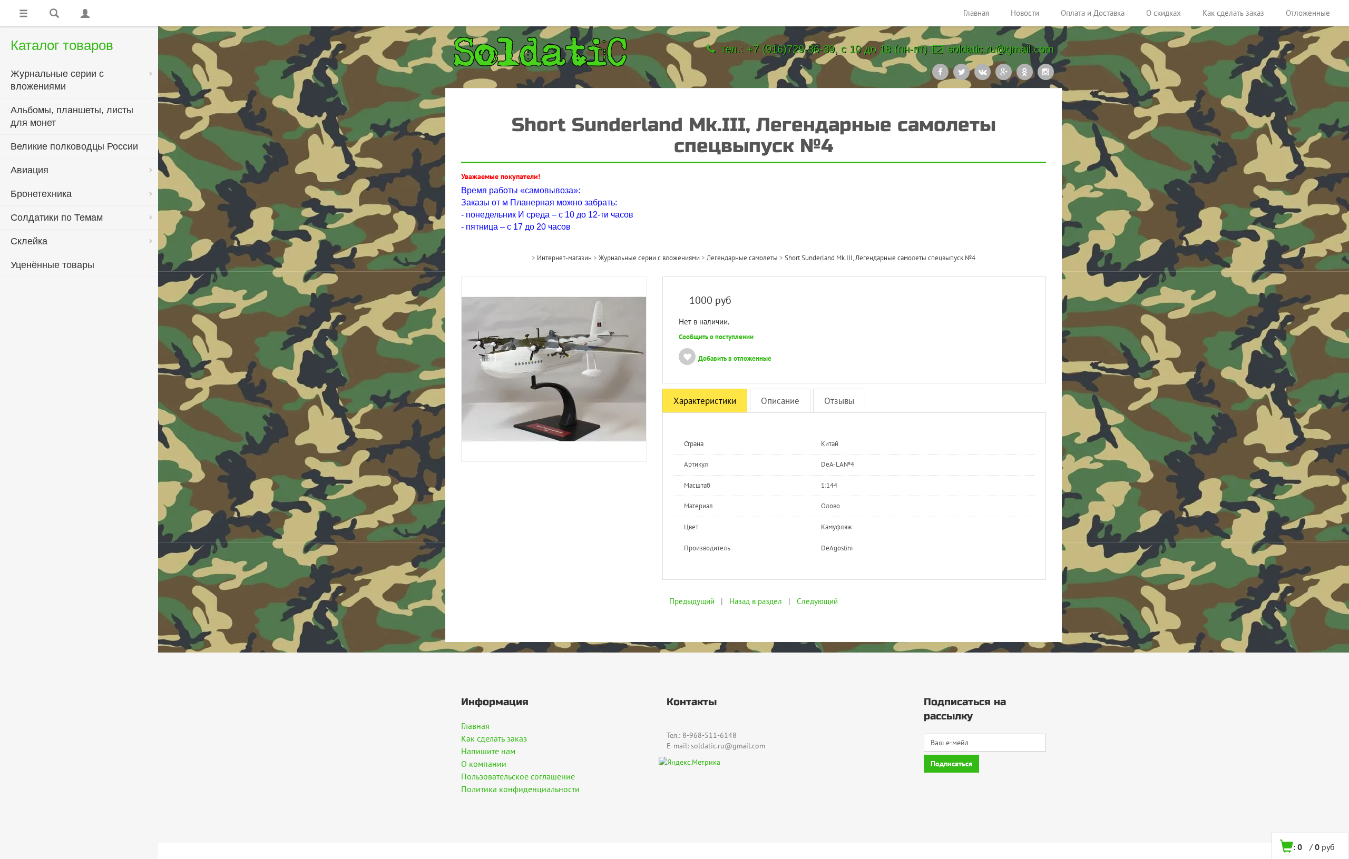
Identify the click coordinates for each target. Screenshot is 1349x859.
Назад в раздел (755, 601)
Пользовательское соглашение (518, 776)
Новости (1025, 13)
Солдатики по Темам (57, 217)
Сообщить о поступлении (716, 336)
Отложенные (1308, 13)
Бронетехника (41, 194)
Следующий (817, 601)
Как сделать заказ (1233, 13)
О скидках (1163, 13)
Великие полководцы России (74, 146)
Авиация (29, 170)
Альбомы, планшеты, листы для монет (72, 116)
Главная (976, 13)
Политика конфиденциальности (520, 789)
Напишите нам (488, 751)
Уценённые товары (52, 265)
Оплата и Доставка (1093, 13)
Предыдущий (692, 601)
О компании (483, 763)
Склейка (29, 241)
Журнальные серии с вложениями (57, 80)
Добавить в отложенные (734, 358)
